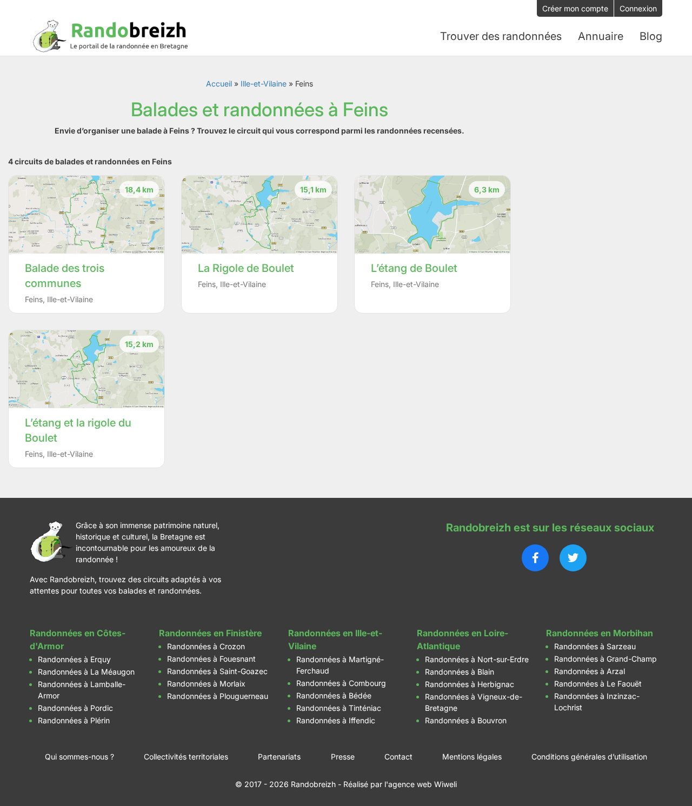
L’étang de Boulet (414, 268)
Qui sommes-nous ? (79, 756)
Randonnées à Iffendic (335, 720)
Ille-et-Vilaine (264, 83)
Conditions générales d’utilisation (589, 756)
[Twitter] (573, 557)
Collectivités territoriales (186, 756)
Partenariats (279, 756)
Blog (651, 36)
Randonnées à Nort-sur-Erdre (477, 659)
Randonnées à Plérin (74, 720)
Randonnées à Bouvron (466, 720)
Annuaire (600, 36)
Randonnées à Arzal (589, 671)
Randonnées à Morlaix (206, 683)
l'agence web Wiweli (420, 784)
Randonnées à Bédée (333, 695)
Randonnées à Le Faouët (598, 683)
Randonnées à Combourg (341, 683)
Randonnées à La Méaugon (86, 671)
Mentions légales (472, 756)
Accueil (219, 83)
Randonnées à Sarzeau (595, 646)
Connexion (638, 8)
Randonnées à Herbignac (469, 684)
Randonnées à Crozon (206, 646)
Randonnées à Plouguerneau (217, 696)
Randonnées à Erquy (74, 659)
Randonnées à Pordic (75, 707)
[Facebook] (535, 557)
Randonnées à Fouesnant (211, 658)
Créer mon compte (575, 8)
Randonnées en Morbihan (599, 633)
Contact (398, 756)
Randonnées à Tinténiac (338, 707)
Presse (343, 756)
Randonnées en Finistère (210, 633)
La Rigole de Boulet (246, 268)
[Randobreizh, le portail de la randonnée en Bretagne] (111, 36)
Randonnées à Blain (459, 671)
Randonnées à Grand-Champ (605, 658)
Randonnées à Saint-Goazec (217, 671)
